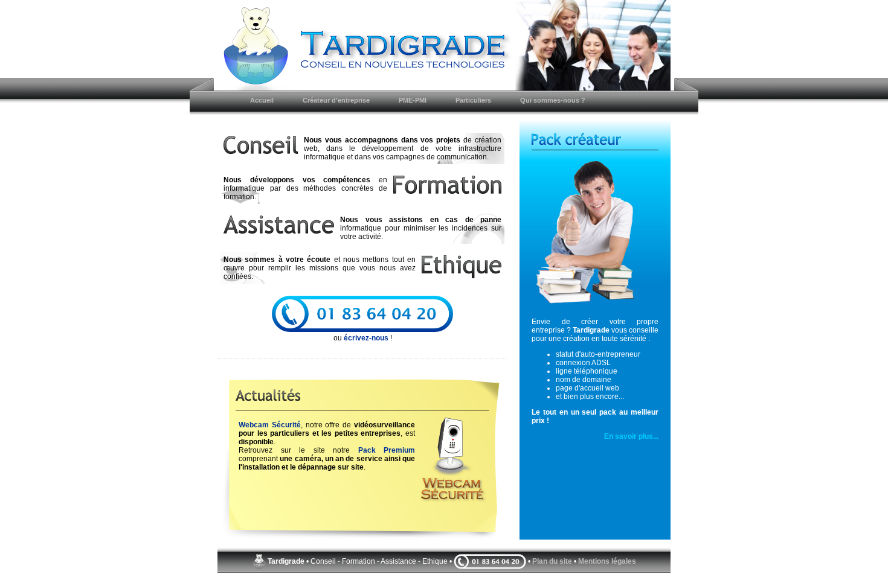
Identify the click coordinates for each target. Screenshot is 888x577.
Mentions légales (607, 561)
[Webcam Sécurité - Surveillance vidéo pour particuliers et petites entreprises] (450, 504)
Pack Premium (387, 450)
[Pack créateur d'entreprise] (595, 234)
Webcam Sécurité (270, 425)
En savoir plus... (631, 436)
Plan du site (552, 561)
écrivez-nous (366, 338)
